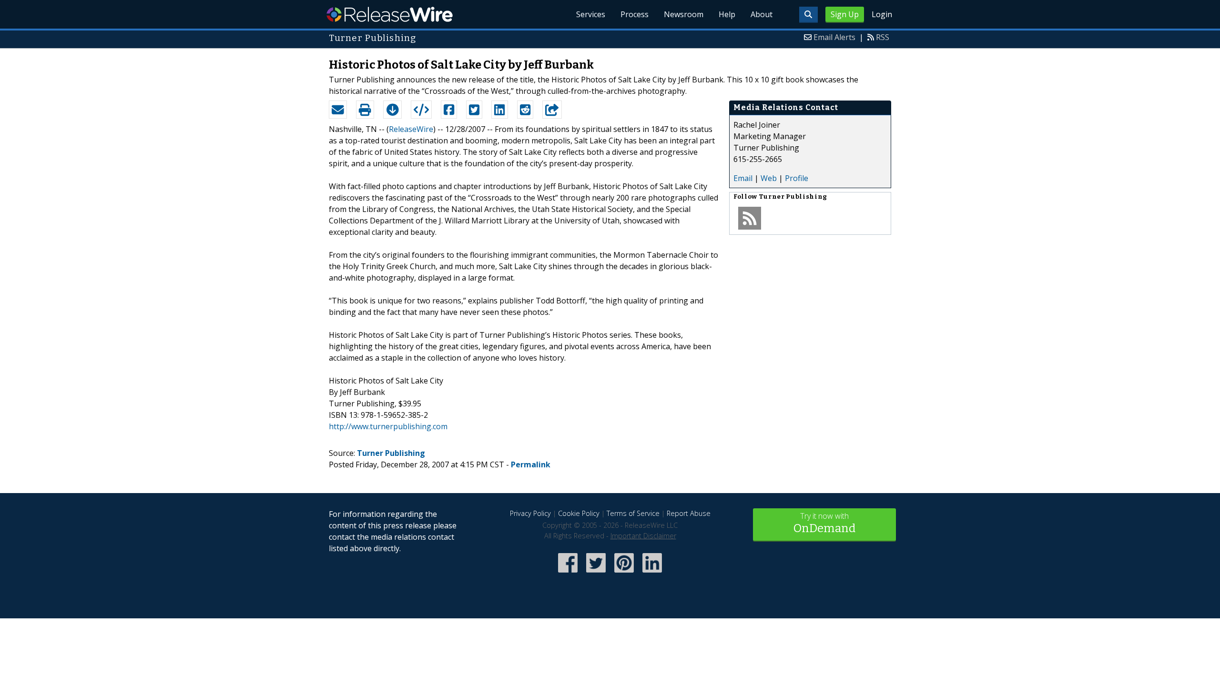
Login (882, 14)
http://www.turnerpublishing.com (388, 426)
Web (769, 178)
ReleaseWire (389, 14)
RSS (882, 37)
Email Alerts (834, 37)
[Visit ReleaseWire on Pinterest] (624, 573)
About (762, 14)
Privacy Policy (530, 513)
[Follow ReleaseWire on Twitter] (596, 573)
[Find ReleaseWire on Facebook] (568, 573)
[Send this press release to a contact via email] (337, 109)
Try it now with (824, 523)
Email (742, 178)
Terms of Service (633, 513)
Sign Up (845, 14)
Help (727, 14)
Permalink (530, 464)
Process (634, 14)
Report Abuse (689, 513)
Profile (796, 178)
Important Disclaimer (643, 535)
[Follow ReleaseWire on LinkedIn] (652, 573)
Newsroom (683, 14)
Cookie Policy (579, 513)
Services (590, 14)
